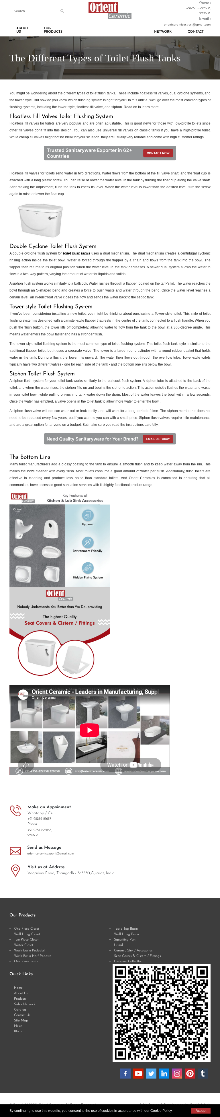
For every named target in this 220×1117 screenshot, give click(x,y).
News (18, 1026)
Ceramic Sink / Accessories (133, 950)
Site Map (21, 1020)
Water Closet (23, 945)
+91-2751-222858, (198, 8)
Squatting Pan (124, 939)
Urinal (118, 945)
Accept (201, 1111)
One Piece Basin (26, 961)
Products (20, 999)
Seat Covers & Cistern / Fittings (137, 956)
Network (163, 32)
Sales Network (24, 1004)
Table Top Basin (126, 928)
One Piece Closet (26, 928)
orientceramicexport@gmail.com (187, 24)
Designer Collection (128, 961)
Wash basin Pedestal (29, 950)
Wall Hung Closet (27, 934)
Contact (196, 32)
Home (18, 988)
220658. (205, 13)
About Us (22, 30)
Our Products (53, 30)
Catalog (20, 1009)
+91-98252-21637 (39, 819)
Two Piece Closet (26, 939)
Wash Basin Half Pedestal (33, 956)
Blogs (18, 1031)
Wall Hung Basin (126, 934)
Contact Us (22, 1015)
